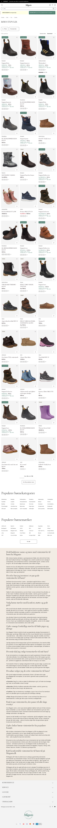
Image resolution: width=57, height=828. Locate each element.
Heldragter (31, 508)
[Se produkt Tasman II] (47, 306)
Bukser (39, 501)
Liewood (31, 530)
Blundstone (22, 99)
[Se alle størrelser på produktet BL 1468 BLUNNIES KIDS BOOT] (6, 254)
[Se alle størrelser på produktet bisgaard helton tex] (42, 182)
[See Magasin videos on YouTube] (55, 807)
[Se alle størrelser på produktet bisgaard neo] (23, 254)
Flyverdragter (4, 506)
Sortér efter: (43, 33)
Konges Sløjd (4, 209)
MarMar (21, 530)
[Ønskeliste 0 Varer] (52, 5)
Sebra (21, 535)
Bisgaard (3, 60)
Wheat (48, 528)
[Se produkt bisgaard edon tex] (47, 196)
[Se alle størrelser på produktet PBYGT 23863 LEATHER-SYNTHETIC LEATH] (24, 327)
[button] (50, 5)
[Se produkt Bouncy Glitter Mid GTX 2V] (47, 376)
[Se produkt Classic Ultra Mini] (28, 342)
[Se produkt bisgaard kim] (10, 48)
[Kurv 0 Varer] (55, 5)
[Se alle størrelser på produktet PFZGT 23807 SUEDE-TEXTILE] (24, 291)
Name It (12, 526)
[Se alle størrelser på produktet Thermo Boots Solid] (42, 432)
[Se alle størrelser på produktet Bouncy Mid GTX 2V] (24, 216)
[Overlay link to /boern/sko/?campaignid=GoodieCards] (15, 12)
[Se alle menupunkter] (2, 5)
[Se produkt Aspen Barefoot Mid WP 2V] (10, 306)
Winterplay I (42, 63)
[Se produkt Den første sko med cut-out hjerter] (10, 449)
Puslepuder (49, 506)
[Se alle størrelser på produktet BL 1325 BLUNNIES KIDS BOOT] (5, 145)
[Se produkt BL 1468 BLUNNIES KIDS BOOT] (10, 233)
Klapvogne (31, 506)
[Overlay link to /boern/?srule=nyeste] (42, 12)
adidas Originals (42, 60)
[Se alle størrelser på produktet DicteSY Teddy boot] (42, 143)
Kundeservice (8, 782)
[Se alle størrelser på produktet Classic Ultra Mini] (24, 361)
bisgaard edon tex (44, 211)
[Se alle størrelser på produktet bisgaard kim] (5, 69)
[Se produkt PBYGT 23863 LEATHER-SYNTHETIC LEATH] (28, 306)
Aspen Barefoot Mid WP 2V (10, 321)
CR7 (2, 535)
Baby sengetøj (14, 508)
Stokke (21, 526)
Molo (48, 526)
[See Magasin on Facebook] (53, 807)
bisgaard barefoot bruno (27, 175)
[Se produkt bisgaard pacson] (28, 48)
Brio (30, 528)
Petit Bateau (13, 528)
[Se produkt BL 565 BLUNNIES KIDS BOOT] (28, 87)
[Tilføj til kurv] (16, 58)
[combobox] (28, 8)
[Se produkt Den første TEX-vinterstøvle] (10, 342)
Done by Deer (4, 530)
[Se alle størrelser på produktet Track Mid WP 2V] (42, 361)
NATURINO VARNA (8, 175)
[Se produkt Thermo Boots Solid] (47, 413)
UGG (40, 318)
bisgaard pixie (24, 138)
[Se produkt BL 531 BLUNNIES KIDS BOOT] (28, 413)
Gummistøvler (32, 501)
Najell (39, 528)
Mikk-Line (49, 535)
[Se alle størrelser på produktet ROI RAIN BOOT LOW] (5, 216)
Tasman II (41, 321)
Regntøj (12, 499)
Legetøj (12, 501)
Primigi (21, 282)
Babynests (22, 506)
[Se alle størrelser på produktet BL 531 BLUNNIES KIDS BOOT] (24, 434)
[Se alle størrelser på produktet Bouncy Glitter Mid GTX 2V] (42, 398)
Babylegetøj (50, 508)
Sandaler (3, 501)
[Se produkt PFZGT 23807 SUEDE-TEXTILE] (28, 269)
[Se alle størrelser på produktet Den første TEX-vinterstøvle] (5, 361)
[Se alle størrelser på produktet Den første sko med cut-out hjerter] (5, 471)
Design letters (50, 530)
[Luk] (51, 421)
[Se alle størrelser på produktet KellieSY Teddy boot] (42, 469)
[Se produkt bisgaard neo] (28, 233)
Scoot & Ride (14, 535)
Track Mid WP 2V (44, 357)
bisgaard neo (24, 248)
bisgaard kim (5, 63)
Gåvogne (3, 508)
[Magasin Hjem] (28, 5)
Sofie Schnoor (41, 136)
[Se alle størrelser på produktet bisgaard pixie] (24, 145)
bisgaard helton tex (44, 175)
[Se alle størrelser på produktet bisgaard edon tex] (42, 218)
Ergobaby (40, 526)
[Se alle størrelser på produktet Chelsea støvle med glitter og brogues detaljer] (24, 398)
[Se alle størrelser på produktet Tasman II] (42, 325)
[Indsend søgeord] (3, 8)
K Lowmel (23, 464)
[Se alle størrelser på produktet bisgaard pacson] (24, 69)
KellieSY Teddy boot (45, 464)
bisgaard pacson (24, 63)
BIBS (39, 535)
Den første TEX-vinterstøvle (10, 357)
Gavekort (6, 797)
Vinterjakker (50, 499)
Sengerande (41, 506)
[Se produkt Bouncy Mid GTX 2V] (28, 196)
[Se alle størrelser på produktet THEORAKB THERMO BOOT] (5, 291)
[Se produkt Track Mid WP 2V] (47, 342)
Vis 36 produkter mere (28, 482)
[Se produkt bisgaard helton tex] (47, 160)
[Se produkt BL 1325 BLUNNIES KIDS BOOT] (10, 123)
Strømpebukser (23, 501)
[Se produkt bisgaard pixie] (28, 123)
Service (5, 787)
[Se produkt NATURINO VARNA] (10, 160)
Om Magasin (7, 801)
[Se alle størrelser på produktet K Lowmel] (23, 469)
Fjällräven (31, 526)
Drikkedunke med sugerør (26, 499)
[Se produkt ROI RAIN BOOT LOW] (10, 196)
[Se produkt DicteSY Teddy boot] (47, 123)
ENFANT (40, 425)
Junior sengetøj (23, 508)
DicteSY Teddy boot (45, 138)
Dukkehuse (4, 499)
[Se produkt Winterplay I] (47, 48)
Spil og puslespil (42, 508)
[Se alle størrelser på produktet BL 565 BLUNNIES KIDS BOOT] (24, 108)
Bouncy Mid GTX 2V (26, 211)
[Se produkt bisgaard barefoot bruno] (28, 160)
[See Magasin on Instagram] (50, 807)
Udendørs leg (14, 506)
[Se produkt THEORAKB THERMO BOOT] (10, 269)
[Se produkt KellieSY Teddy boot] (47, 449)
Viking (21, 209)
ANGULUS (22, 389)
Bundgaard (3, 528)
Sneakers (31, 499)
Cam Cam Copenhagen (43, 530)
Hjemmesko (41, 499)
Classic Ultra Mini (25, 357)
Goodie (5, 792)
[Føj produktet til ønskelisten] (16, 37)
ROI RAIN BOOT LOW (9, 211)
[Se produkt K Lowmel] (28, 449)
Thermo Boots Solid (44, 428)
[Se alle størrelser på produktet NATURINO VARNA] (5, 179)
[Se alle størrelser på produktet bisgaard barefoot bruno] (24, 179)
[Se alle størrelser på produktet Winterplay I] (42, 69)
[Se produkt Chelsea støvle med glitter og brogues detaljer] (28, 376)
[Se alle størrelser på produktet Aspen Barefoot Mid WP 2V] (5, 325)
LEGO (21, 528)
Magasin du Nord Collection (17, 530)
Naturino (3, 172)
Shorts (48, 501)
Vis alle (28, 541)
